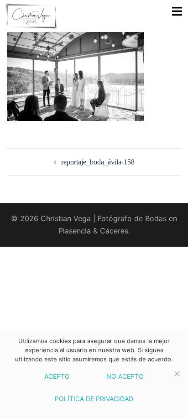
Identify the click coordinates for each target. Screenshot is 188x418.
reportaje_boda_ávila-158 (98, 162)
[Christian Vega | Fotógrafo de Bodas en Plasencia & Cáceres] (48, 16)
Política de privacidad (94, 398)
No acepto (125, 376)
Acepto (57, 376)
